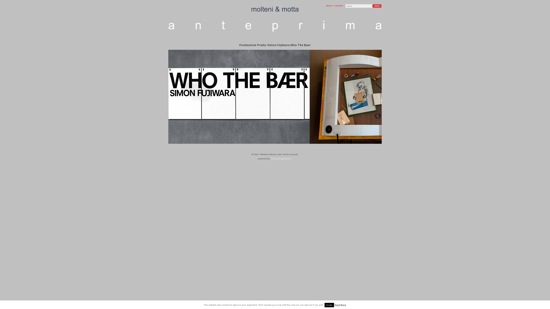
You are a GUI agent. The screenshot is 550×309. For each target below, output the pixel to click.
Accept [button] (329, 305)
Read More (340, 305)
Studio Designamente (281, 158)
